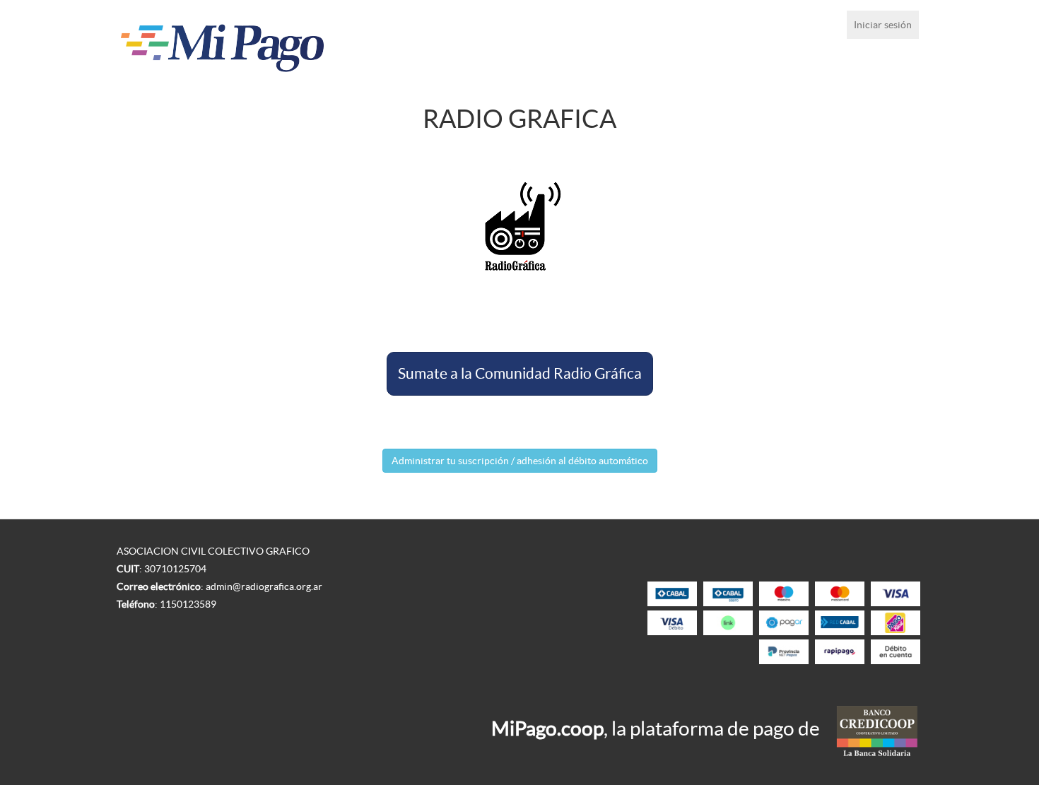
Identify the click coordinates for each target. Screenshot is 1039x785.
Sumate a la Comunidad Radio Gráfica (520, 373)
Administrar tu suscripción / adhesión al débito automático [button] (520, 460)
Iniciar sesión (883, 24)
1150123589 (188, 604)
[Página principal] (278, 44)
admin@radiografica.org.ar (264, 586)
